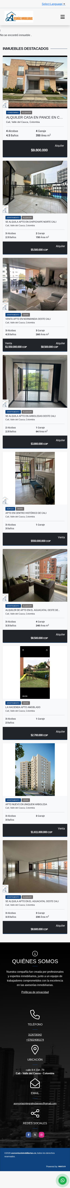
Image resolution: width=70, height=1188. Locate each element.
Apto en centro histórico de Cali (26, 513)
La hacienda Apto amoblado (22, 707)
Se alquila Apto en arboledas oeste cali (30, 416)
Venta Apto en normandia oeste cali (28, 319)
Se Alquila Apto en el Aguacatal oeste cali (32, 901)
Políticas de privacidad (35, 992)
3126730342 (35, 1034)
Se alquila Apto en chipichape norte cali (30, 221)
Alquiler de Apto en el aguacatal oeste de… (32, 610)
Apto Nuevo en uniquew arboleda (26, 804)
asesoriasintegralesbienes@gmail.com (35, 1103)
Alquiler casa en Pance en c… (34, 117)
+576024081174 (35, 1039)
